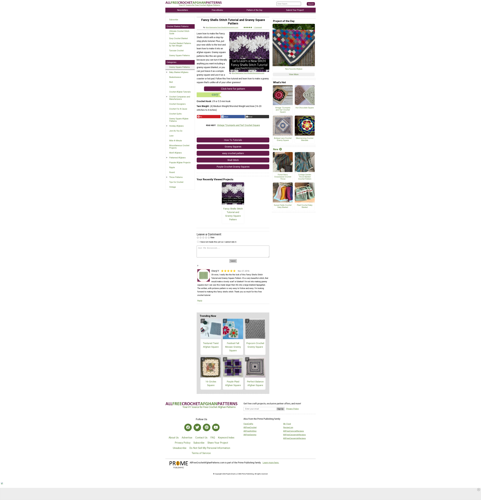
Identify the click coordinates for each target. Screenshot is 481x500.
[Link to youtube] (216, 427)
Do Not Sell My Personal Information (209, 447)
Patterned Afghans (177, 157)
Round (172, 172)
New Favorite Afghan (293, 69)
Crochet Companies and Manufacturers (179, 98)
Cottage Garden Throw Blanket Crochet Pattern (304, 177)
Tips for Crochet (176, 182)
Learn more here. (271, 462)
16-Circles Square (210, 383)
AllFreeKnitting (250, 431)
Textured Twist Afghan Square (211, 345)
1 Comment (258, 27)
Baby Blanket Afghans (178, 72)
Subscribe (173, 19)
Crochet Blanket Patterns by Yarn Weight (180, 44)
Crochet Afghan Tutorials (180, 92)
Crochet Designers (177, 104)
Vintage (172, 187)
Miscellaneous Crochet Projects (179, 146)
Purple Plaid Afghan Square (233, 383)
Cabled (172, 87)
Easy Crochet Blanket (178, 38)
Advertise (187, 437)
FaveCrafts (248, 424)
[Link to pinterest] (206, 427)
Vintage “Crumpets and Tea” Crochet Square (238, 125)
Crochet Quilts (175, 114)
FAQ (212, 437)
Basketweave (175, 77)
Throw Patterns (176, 177)
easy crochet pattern (233, 153)
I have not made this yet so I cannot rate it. (218, 242)
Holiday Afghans (176, 126)
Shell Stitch (233, 160)
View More (293, 74)
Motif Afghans (175, 153)
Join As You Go (175, 131)
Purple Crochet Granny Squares (233, 166)
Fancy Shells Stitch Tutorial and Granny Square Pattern (233, 214)
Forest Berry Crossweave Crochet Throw (282, 177)
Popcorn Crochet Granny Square (255, 345)
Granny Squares (233, 146)
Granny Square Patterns (179, 55)
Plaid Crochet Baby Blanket (304, 206)
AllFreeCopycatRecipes (293, 431)
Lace (171, 136)
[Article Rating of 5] (248, 27)
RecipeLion (288, 427)
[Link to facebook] (188, 427)
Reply (199, 301)
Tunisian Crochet (176, 50)
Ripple (172, 167)
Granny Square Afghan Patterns (178, 119)
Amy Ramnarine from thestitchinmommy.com (222, 27)
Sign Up (280, 409)
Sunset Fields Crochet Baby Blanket (283, 206)
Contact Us (201, 437)
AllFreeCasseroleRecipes (294, 435)
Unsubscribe (179, 447)
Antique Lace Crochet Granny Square (283, 139)
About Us (174, 437)
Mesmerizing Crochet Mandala (304, 139)
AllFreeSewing (250, 435)
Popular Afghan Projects (180, 162)
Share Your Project (217, 442)
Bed (171, 82)
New (275, 149)
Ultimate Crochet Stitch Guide (179, 32)
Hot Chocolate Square (305, 108)
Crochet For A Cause (178, 109)
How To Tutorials (233, 140)
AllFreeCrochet (250, 427)
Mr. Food (287, 424)
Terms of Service (201, 453)
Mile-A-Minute (175, 140)
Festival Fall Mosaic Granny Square (233, 347)
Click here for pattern (233, 88)
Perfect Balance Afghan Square (255, 383)
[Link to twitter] (197, 427)
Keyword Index (226, 437)
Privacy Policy (182, 442)
